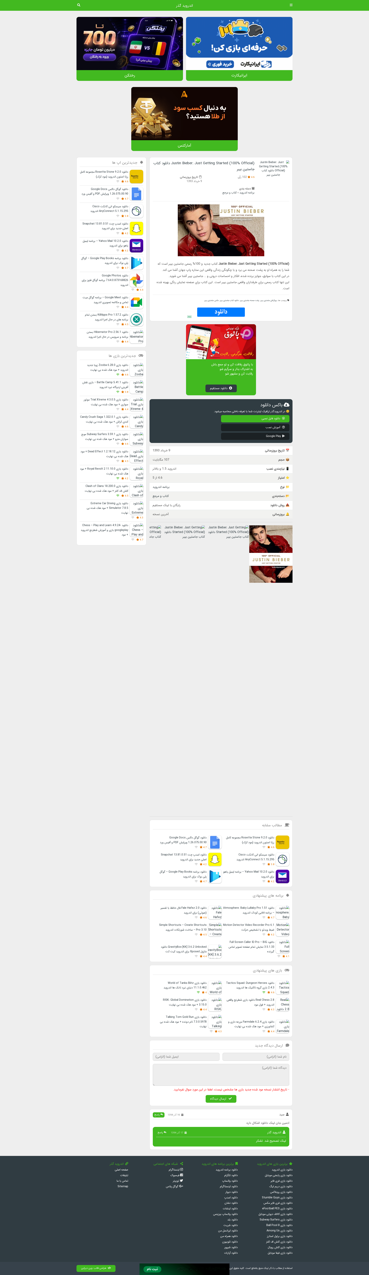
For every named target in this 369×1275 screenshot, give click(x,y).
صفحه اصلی (121, 1170)
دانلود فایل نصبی (271, 418)
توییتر (176, 1181)
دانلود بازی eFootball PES (277, 1208)
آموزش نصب (273, 427)
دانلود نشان (231, 1203)
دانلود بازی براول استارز (280, 1236)
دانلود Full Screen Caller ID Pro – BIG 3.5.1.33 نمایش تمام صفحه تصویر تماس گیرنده (251, 947)
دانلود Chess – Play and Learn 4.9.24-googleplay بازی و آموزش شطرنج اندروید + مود (104, 530)
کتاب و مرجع (229, 193)
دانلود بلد (232, 1220)
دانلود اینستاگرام (229, 1186)
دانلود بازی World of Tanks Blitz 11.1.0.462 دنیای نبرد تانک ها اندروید (185, 985)
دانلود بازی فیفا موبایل (280, 1253)
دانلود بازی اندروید (282, 1170)
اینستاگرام (174, 1170)
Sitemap (123, 1186)
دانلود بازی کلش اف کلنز (279, 1242)
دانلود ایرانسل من (228, 1231)
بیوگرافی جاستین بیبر (268, 300)
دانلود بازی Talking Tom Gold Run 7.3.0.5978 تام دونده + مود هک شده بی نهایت (183, 1022)
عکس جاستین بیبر (211, 300)
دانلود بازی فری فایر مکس (278, 1203)
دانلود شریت (231, 1225)
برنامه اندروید (246, 193)
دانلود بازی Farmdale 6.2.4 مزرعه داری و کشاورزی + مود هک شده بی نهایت (251, 1024)
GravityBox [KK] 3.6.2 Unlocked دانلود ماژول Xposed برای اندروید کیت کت (184, 949)
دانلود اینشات (230, 1208)
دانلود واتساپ (230, 1181)
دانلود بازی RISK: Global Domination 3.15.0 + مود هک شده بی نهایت (185, 1002)
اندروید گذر (184, 6)
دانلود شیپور (231, 1247)
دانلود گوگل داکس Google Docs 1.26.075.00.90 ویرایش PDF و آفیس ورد (104, 191)
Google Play (273, 436)
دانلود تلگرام (231, 1175)
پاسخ (157, 1115)
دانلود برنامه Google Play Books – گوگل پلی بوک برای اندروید (104, 260)
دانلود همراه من (229, 1236)
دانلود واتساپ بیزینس (225, 1214)
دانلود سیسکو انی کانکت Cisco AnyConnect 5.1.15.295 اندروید (109, 208)
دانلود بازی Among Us (280, 1231)
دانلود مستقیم (219, 388)
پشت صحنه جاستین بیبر (249, 300)
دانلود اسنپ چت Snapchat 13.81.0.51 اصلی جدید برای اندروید (105, 226)
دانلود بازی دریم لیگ (281, 1186)
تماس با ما (122, 1181)
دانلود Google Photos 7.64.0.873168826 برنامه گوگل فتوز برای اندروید (105, 280)
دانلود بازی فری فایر (282, 1181)
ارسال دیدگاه (218, 1098)
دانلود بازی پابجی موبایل (279, 1175)
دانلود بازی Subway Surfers (276, 1220)
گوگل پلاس (172, 1186)
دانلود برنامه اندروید (227, 1170)
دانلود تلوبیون (230, 1242)
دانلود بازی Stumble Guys (277, 1197)
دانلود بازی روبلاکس (281, 1192)
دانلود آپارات (231, 1253)
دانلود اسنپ (231, 1197)
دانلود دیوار (231, 1192)
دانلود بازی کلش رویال (280, 1247)
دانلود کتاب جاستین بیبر (229, 300)
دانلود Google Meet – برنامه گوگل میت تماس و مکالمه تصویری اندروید (105, 299)
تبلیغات (124, 1175)
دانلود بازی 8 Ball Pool (279, 1225)
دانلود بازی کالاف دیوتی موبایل (275, 1214)
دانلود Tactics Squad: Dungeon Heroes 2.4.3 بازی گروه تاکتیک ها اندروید (250, 985)
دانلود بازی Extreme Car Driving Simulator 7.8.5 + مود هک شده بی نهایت (107, 508)
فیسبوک (175, 1175)
